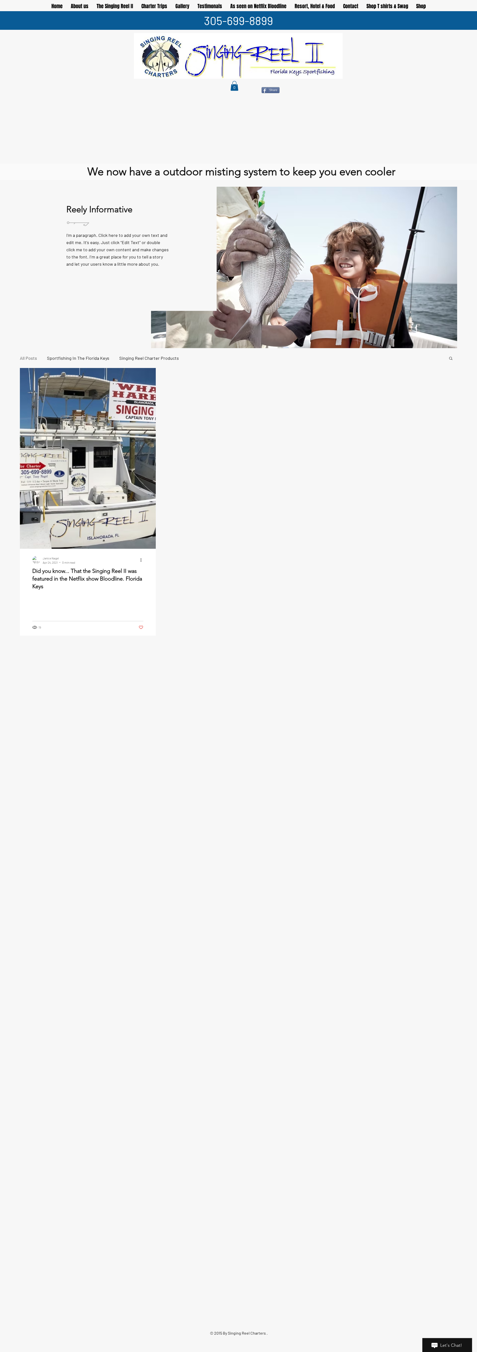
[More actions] (143, 560)
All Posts (28, 358)
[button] (234, 86)
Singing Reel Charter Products (149, 358)
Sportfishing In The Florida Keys (78, 358)
